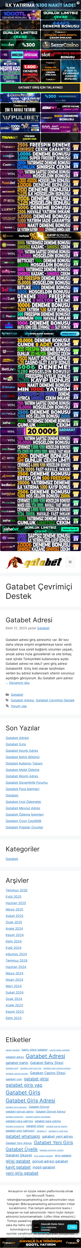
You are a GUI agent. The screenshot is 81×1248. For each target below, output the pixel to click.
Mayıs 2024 (14, 973)
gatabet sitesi (35, 1126)
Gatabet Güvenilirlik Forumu (27, 782)
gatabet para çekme (48, 1121)
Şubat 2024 (15, 992)
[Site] (40, 147)
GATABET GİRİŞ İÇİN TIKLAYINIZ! (40, 87)
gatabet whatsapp (23, 1136)
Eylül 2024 (13, 948)
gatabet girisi (36, 1078)
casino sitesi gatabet (59, 1050)
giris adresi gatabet (43, 1156)
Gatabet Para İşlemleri (22, 789)
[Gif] (40, 236)
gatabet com (14, 1079)
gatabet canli (12, 1068)
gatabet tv (42, 1131)
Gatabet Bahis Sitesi (46, 1063)
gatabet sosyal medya (56, 1126)
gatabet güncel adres (20, 1111)
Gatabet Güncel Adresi (51, 1111)
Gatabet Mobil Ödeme (22, 770)
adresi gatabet (13, 1050)
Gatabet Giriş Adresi (30, 1100)
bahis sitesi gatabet (34, 1049)
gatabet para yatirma (19, 1121)
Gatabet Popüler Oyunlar (24, 827)
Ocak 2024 (14, 999)
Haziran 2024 (16, 967)
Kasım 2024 (15, 935)
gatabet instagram (14, 1117)
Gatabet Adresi (29, 620)
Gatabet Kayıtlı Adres (22, 751)
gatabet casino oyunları (17, 1073)
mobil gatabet (44, 1167)
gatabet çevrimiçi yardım (51, 1150)
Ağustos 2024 (16, 954)
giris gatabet (63, 1155)
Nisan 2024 (14, 980)
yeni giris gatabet (22, 1173)
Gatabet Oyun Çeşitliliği (23, 821)
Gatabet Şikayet (19, 1155)
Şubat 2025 (14, 916)
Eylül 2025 (13, 897)
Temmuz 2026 (17, 890)
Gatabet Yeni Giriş (53, 1142)
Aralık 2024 (14, 928)
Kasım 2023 (15, 1012)
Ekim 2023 (14, 1018)
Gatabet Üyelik (22, 1149)
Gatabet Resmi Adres (22, 776)
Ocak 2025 (14, 922)
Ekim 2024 (14, 941)
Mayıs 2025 (14, 909)
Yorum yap (19, 706)
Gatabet (17, 695)
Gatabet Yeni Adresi (19, 1143)
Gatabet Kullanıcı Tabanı (24, 763)
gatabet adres (15, 1057)
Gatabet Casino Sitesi (47, 1073)
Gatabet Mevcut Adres (23, 808)
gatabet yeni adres (57, 1136)
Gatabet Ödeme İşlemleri (25, 814)
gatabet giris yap (24, 1085)
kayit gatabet (18, 1167)
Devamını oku (19, 683)
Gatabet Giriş (16, 744)
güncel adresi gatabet (50, 1161)
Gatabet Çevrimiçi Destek (55, 700)
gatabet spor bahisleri (20, 1130)
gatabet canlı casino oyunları (57, 1068)
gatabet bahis (17, 1063)
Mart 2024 (14, 986)
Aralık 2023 (14, 1005)
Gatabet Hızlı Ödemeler (23, 802)
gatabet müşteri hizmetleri (37, 1117)
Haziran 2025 (16, 903)
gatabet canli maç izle (30, 1068)
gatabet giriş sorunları (16, 1107)
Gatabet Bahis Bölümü (23, 757)
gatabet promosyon (15, 1126)
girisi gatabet (18, 1161)
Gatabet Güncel (39, 1107)
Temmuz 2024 (17, 960)
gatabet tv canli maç (58, 1131)
